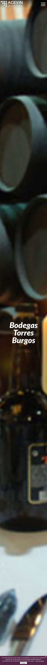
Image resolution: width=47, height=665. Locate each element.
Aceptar (23, 663)
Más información (39, 661)
